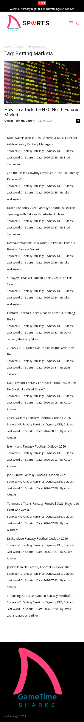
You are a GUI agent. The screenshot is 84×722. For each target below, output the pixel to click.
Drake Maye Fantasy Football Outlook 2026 (37, 538)
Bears (9, 102)
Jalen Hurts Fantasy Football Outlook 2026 (36, 446)
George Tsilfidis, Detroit (19, 120)
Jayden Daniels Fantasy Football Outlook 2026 (39, 567)
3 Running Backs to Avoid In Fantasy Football (38, 596)
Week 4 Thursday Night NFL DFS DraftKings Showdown (42, 9)
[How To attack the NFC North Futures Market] (42, 82)
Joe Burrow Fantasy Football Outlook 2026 (37, 475)
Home (8, 47)
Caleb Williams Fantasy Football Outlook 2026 (39, 418)
